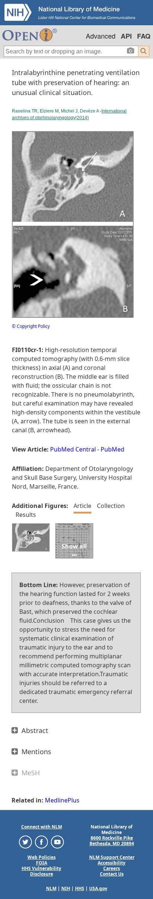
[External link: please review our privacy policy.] (25, 841)
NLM (51, 888)
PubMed (112, 449)
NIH (65, 888)
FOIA (41, 863)
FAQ (143, 36)
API (126, 36)
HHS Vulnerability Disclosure (41, 871)
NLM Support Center (111, 857)
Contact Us (112, 874)
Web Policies (41, 857)
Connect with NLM (41, 827)
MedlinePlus (62, 800)
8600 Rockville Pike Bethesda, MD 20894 (111, 841)
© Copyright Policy (31, 326)
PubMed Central (73, 449)
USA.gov (98, 888)
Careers (111, 868)
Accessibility (112, 863)
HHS (79, 888)
